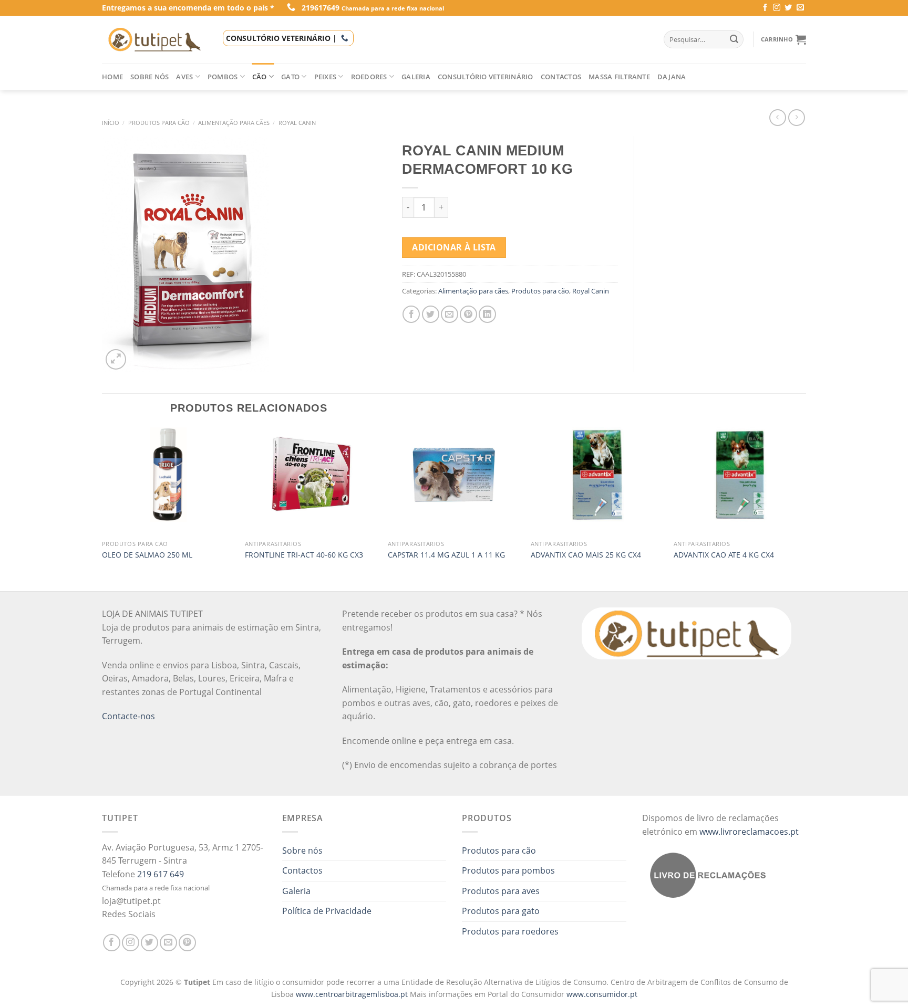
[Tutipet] (154, 39)
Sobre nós (149, 76)
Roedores (369, 76)
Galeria (415, 76)
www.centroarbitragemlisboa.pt (353, 994)
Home (112, 76)
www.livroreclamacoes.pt (749, 831)
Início (110, 123)
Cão (259, 76)
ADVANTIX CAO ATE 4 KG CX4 (724, 555)
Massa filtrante (619, 76)
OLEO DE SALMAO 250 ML (147, 555)
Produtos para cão (159, 123)
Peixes (325, 76)
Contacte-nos (128, 716)
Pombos (223, 76)
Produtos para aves (501, 891)
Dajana (671, 76)
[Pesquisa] (734, 39)
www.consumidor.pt (601, 994)
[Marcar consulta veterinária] (344, 38)
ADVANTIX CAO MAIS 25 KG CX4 (586, 555)
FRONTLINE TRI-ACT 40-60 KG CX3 (304, 555)
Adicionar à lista (454, 247)
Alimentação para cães (234, 123)
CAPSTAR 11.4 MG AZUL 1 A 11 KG (446, 555)
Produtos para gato (501, 911)
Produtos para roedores (510, 931)
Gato (290, 76)
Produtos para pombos (508, 870)
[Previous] (102, 508)
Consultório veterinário (485, 76)
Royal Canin (297, 123)
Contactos (561, 76)
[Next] (805, 508)
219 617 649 (160, 874)
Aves (184, 76)
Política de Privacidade (327, 911)
